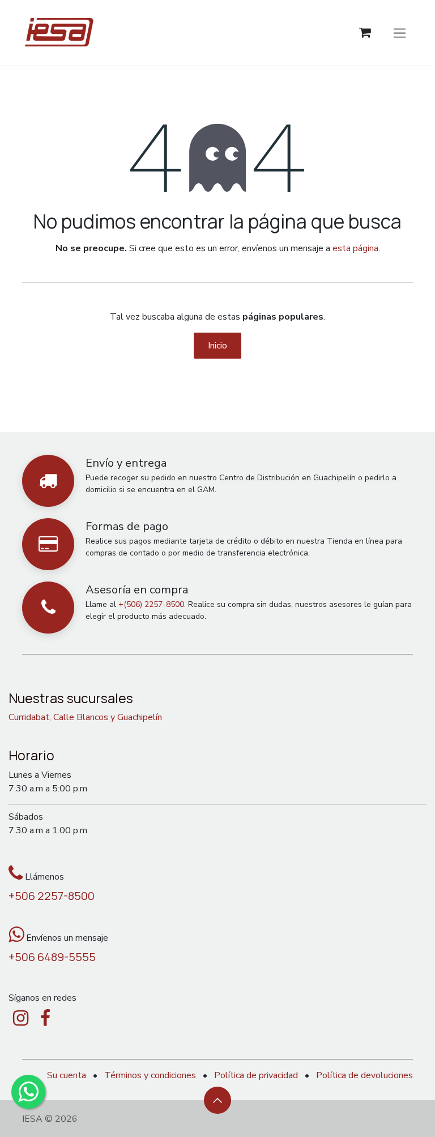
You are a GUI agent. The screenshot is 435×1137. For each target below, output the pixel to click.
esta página (355, 248)
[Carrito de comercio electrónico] (365, 32)
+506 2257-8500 (51, 895)
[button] (217, 1100)
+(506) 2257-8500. (152, 604)
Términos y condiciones (150, 1075)
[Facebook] (45, 1018)
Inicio (217, 345)
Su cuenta (66, 1075)
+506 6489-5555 (52, 956)
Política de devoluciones (364, 1075)
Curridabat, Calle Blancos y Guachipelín (85, 717)
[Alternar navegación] (399, 32)
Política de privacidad (256, 1075)
